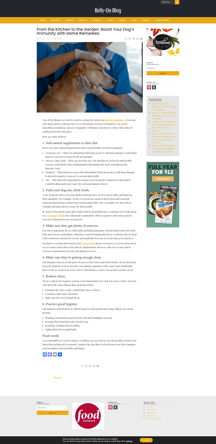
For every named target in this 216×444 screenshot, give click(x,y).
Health (122, 20)
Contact (150, 416)
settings (129, 441)
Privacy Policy (153, 419)
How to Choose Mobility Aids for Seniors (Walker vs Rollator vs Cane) (163, 148)
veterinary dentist (56, 215)
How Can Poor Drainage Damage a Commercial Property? (164, 116)
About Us (55, 20)
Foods (110, 20)
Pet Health (58, 39)
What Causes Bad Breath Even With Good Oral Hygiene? (164, 107)
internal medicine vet (116, 120)
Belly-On (83, 20)
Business (97, 20)
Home (42, 20)
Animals (69, 20)
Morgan (57, 377)
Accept (146, 440)
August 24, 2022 (45, 39)
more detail (89, 243)
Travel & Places (162, 20)
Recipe (146, 20)
